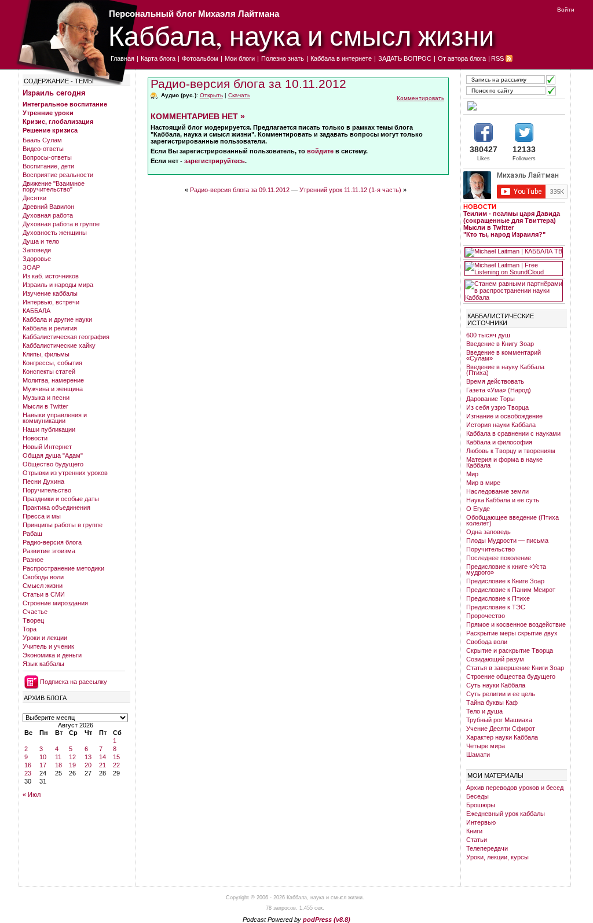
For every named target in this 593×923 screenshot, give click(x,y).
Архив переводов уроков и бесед (514, 787)
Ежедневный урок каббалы (505, 814)
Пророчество (485, 616)
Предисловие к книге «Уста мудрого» (506, 569)
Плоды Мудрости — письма (507, 540)
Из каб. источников (51, 276)
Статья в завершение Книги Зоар (515, 668)
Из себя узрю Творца (497, 407)
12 (72, 756)
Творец (33, 620)
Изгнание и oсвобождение (504, 416)
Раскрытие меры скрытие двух (512, 633)
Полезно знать (282, 58)
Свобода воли (43, 576)
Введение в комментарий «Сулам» (503, 355)
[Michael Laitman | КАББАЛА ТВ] (513, 252)
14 (102, 756)
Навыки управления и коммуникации (55, 417)
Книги (474, 831)
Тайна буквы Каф (492, 702)
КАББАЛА (36, 310)
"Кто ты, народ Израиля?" (504, 234)
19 (72, 765)
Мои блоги (240, 58)
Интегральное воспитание (65, 104)
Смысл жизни (43, 585)
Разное (33, 559)
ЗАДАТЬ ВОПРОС (404, 58)
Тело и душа (484, 711)
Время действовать (495, 381)
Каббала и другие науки (57, 319)
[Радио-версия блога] (513, 106)
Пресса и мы (42, 516)
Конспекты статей (49, 371)
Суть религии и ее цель (500, 694)
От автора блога (462, 58)
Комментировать (420, 98)
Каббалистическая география (66, 336)
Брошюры (480, 805)
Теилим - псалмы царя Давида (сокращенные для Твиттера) (511, 217)
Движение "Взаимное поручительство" (54, 186)
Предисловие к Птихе (498, 598)
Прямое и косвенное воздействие (516, 624)
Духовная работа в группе (61, 223)
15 (116, 756)
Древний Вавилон (48, 206)
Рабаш (32, 533)
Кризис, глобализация (58, 121)
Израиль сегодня (54, 93)
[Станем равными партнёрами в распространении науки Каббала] (513, 290)
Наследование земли (497, 491)
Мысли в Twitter (45, 406)
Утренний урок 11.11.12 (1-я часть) (350, 189)
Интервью (481, 822)
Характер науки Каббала (502, 737)
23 (27, 773)
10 (42, 756)
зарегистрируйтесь (214, 160)
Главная (122, 58)
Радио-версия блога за (248, 83)
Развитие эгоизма (49, 550)
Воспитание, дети (48, 166)
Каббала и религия (50, 328)
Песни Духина (43, 481)
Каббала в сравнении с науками (513, 433)
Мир (472, 474)
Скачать (239, 95)
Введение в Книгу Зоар (500, 344)
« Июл (32, 794)
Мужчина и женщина (53, 388)
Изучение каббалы (50, 293)
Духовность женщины (55, 232)
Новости (35, 438)
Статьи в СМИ (44, 594)
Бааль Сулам (42, 140)
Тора (29, 629)
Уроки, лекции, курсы (497, 857)
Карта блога (158, 58)
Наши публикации (49, 429)
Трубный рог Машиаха (499, 720)
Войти (565, 9)
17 (42, 765)
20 (88, 765)
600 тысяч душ (488, 335)
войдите (320, 151)
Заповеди (37, 250)
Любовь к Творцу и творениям (510, 451)
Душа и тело (41, 241)
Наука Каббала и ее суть (502, 500)
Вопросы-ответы (47, 157)
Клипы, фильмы (46, 354)
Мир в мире (483, 483)
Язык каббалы (43, 663)
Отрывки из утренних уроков (65, 472)
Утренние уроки (48, 112)
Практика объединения (56, 507)
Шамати (478, 754)
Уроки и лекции (45, 637)
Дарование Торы (490, 399)
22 (116, 765)
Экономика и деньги (52, 655)
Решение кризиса (50, 130)
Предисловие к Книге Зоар (505, 581)
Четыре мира (485, 746)
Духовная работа (48, 215)
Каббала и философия (499, 442)
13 (88, 756)
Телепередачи (487, 848)
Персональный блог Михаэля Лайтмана (194, 14)
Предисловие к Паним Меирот (510, 590)
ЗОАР (31, 267)
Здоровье (37, 258)
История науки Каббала (501, 425)
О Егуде (478, 509)
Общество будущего (53, 464)
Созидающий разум (495, 659)
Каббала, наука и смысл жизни (301, 35)
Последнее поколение (498, 558)
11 (58, 756)
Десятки (34, 197)
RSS (497, 58)
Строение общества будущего (510, 676)
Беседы (477, 796)
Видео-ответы (43, 148)
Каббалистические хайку (59, 345)
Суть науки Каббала (495, 685)
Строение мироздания (55, 603)
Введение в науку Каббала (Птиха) (505, 370)
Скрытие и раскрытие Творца (509, 650)
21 (102, 765)
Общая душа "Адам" (53, 455)
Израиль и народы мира (58, 284)
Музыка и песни (46, 397)
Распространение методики (63, 568)
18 (58, 765)
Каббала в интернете (341, 58)
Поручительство (47, 490)
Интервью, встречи (51, 302)
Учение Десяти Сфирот (500, 728)
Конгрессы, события (52, 362)
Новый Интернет (47, 446)
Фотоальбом (200, 58)
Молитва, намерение (53, 380)
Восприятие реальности (58, 174)
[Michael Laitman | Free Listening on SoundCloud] (513, 268)
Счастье (35, 611)
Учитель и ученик (48, 646)
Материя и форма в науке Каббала (504, 462)
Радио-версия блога (52, 542)
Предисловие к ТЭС (495, 607)
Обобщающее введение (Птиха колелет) (512, 520)
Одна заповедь (488, 532)
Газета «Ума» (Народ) (498, 390)
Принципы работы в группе (63, 524)
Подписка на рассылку (73, 681)
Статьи (476, 840)
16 (27, 765)
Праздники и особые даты (61, 498)
